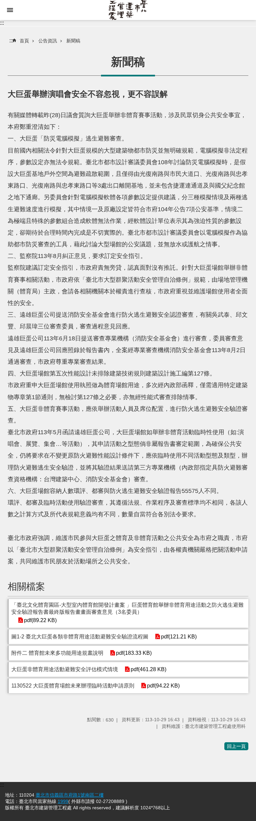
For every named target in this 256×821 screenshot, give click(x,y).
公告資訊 (47, 40)
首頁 (24, 40)
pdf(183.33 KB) (134, 653)
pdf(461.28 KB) (148, 669)
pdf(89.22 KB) (40, 620)
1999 (63, 801)
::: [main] (11, 40)
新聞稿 (73, 40)
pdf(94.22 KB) (163, 686)
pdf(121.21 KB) (179, 636)
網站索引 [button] (10, 10)
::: (2, 23)
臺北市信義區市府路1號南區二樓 (70, 795)
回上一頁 (236, 746)
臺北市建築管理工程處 (128, 10)
